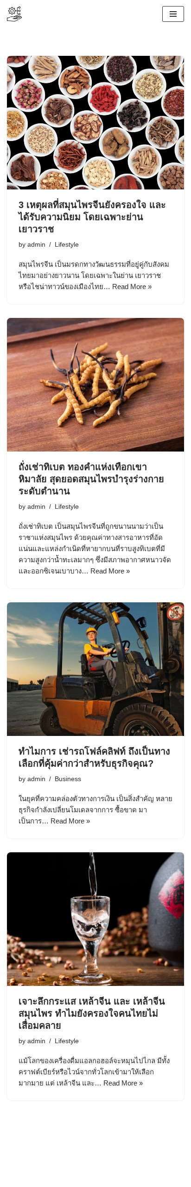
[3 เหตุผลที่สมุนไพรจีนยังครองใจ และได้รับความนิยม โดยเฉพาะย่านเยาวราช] (95, 122)
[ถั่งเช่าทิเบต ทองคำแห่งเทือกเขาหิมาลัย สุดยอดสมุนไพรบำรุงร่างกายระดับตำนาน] (95, 385)
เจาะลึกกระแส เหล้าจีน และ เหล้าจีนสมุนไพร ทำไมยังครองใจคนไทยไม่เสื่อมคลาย (92, 1013)
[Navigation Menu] (173, 14)
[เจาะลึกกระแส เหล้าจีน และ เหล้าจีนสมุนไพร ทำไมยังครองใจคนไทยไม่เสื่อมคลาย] (95, 919)
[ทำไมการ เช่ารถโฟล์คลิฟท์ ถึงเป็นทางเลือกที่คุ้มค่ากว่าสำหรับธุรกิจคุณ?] (95, 669)
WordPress (125, 1170)
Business (68, 779)
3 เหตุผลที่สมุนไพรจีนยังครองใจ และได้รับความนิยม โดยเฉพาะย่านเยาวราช (92, 217)
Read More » (132, 286)
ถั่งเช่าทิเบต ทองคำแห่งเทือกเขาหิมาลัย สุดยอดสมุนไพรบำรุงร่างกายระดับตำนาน (91, 479)
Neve (57, 1170)
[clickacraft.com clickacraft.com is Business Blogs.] (14, 14)
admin (36, 244)
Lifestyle (67, 244)
